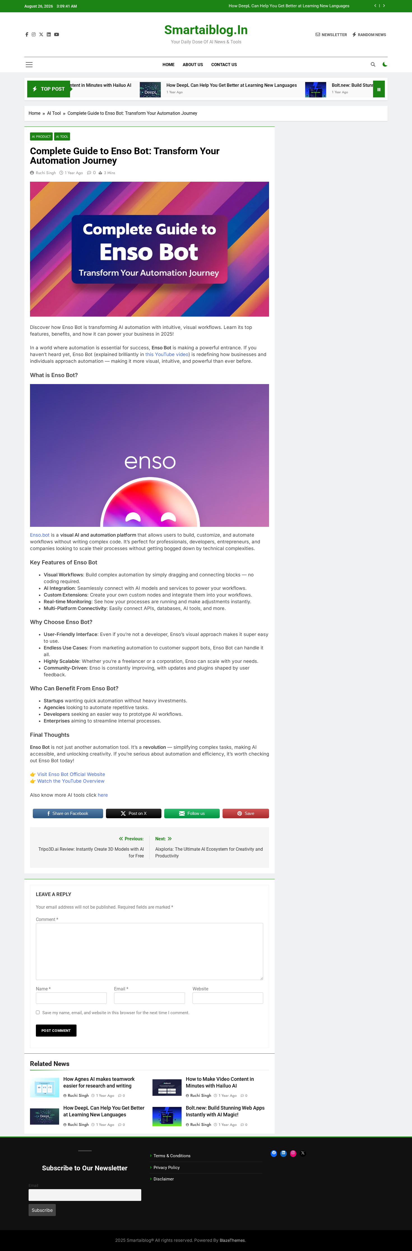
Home (168, 64)
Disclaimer (164, 1179)
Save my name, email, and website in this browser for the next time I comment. (115, 1012)
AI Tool (62, 136)
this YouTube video (166, 354)
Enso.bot (40, 535)
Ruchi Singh (46, 173)
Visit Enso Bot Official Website (71, 774)
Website (200, 989)
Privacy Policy (167, 1167)
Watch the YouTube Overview (71, 781)
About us (193, 64)
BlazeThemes (232, 1240)
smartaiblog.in (206, 29)
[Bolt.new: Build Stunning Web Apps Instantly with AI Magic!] (272, 92)
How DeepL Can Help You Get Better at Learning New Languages (289, 6)
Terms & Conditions (172, 1155)
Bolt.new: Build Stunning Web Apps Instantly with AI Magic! (348, 85)
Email (121, 989)
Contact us (224, 64)
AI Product (41, 136)
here (103, 795)
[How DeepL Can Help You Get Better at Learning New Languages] (107, 92)
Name (43, 989)
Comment (47, 919)
